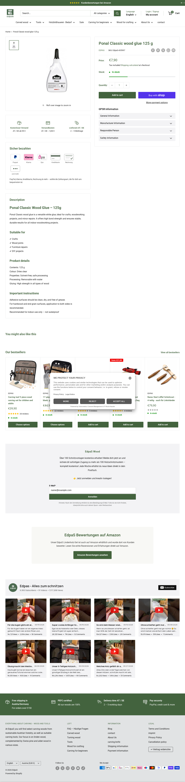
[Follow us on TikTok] (83, 768)
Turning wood (73, 737)
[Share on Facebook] (153, 50)
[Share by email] (173, 50)
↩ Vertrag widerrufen (161, 749)
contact (161, 22)
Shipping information (118, 746)
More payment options (157, 102)
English (10, 763)
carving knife (114, 742)
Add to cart (117, 95)
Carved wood (22, 22)
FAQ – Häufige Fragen (77, 728)
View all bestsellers (170, 352)
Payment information (118, 750)
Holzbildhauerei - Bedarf (60, 22)
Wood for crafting (125, 22)
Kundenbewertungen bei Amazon (93, 3)
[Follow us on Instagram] (68, 768)
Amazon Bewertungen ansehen (92, 555)
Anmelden (92, 497)
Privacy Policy (155, 737)
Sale (81, 22)
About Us (145, 22)
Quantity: (103, 85)
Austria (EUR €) (28, 763)
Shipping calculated (129, 65)
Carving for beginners (98, 22)
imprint (151, 733)
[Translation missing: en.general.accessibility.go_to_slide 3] (184, 2)
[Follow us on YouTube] (78, 768)
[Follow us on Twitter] (62, 768)
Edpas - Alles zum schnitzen (41, 586)
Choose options (23, 424)
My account (152, 14)
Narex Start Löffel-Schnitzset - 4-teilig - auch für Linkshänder (161, 398)
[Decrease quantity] (112, 85)
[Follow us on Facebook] (57, 768)
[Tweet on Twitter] (163, 50)
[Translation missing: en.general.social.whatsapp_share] (168, 50)
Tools (38, 22)
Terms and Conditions (158, 728)
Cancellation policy (157, 742)
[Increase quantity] (126, 85)
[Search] (117, 13)
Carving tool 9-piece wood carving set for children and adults (20, 400)
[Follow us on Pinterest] (73, 768)
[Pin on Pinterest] (158, 50)
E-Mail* (52, 486)
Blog (110, 728)
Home (7, 32)
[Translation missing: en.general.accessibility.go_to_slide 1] (181, 2)
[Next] (179, 393)
